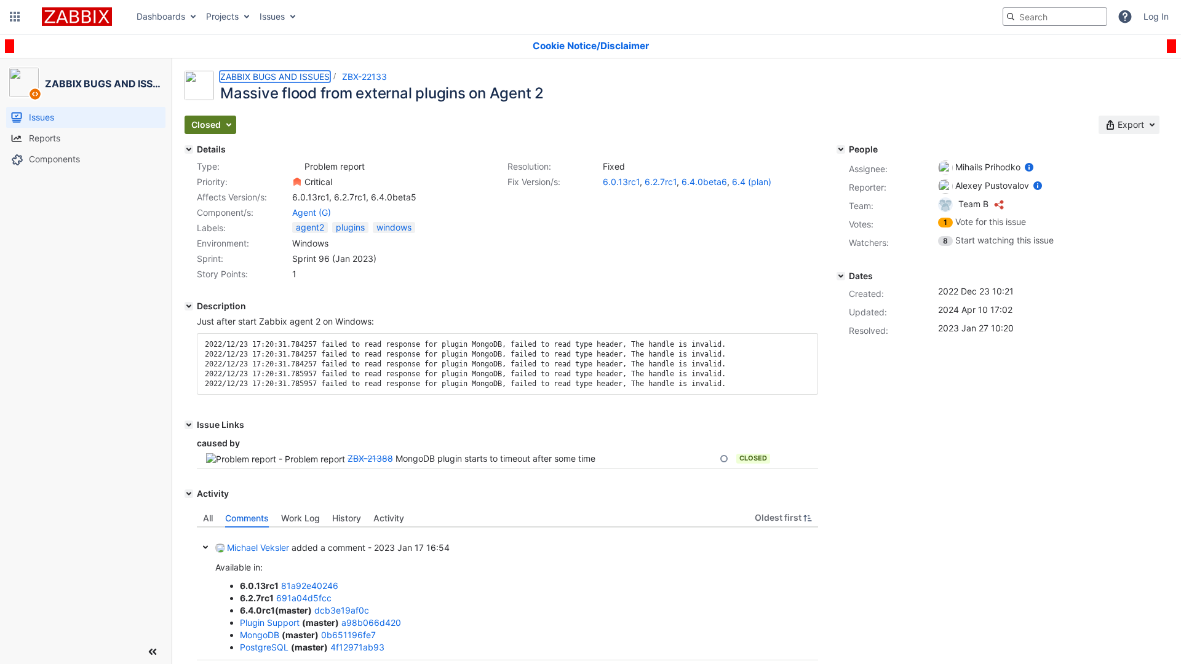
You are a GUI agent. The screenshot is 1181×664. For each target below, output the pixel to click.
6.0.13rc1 (621, 181)
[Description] (189, 306)
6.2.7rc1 (661, 181)
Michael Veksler (258, 547)
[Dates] (841, 276)
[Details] (189, 149)
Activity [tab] (388, 518)
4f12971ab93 (357, 647)
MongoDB (259, 635)
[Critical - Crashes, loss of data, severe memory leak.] (297, 182)
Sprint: (210, 258)
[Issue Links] (189, 425)
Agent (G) (311, 212)
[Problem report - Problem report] (297, 167)
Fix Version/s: (533, 181)
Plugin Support (270, 622)
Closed (753, 458)
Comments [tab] (247, 518)
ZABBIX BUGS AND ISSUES (275, 76)
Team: (861, 205)
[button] (14, 16)
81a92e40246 (309, 585)
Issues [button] (272, 16)
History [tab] (346, 518)
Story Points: (222, 274)
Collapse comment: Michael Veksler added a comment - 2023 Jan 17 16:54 (205, 547)
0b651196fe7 (348, 635)
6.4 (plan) (751, 181)
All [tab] (208, 518)
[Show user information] (1029, 167)
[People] (841, 149)
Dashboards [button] (161, 16)
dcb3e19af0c (341, 610)
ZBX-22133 (364, 76)
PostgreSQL (264, 647)
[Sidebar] (152, 651)
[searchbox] (1055, 16)
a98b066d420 (371, 622)
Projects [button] (222, 16)
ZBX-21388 (370, 458)
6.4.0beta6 (704, 181)
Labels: (211, 228)
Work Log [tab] (300, 518)
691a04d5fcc (304, 598)
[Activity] (189, 493)
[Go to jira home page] (77, 16)
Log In (1156, 16)
